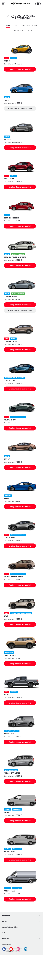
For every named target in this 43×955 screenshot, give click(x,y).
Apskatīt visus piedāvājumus (20, 108)
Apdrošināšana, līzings (10, 927)
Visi (8, 25)
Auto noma (6, 933)
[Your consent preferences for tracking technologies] (12, 951)
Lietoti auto (6, 915)
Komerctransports (21, 30)
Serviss (4, 921)
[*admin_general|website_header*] (38, 4)
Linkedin (25, 949)
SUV (15, 25)
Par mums (5, 938)
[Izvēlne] (3, 3)
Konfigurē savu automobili (19, 69)
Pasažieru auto (29, 25)
